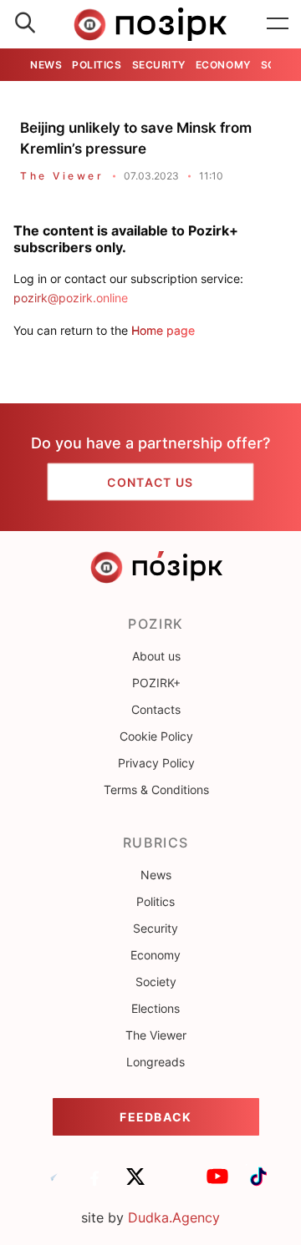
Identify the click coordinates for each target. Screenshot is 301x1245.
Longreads (155, 1062)
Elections (155, 1008)
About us (156, 656)
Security (159, 64)
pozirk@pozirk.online (70, 298)
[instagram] (176, 1184)
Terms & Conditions (156, 789)
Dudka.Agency (174, 1217)
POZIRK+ (156, 683)
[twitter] (135, 1184)
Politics (96, 64)
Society (155, 981)
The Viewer (62, 176)
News (46, 64)
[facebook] (94, 1184)
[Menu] (277, 24)
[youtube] (217, 1184)
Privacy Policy (156, 763)
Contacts (156, 709)
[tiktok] (258, 1184)
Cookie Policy (156, 736)
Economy (223, 64)
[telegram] (53, 1184)
